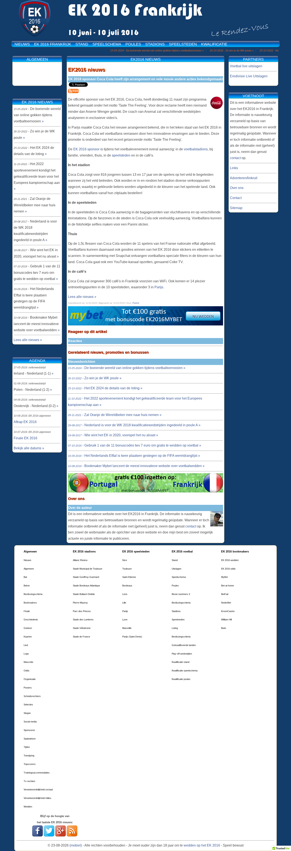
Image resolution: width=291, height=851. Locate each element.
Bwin (223, 628)
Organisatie (30, 679)
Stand (175, 560)
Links (234, 168)
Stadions (176, 611)
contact (190, 526)
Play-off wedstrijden (182, 653)
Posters (28, 687)
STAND (81, 44)
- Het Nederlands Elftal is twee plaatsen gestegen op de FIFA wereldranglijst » (134, 455)
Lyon (124, 619)
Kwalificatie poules (181, 679)
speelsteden (121, 155)
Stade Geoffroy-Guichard (86, 577)
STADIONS (155, 44)
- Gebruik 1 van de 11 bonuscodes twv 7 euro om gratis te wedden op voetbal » (134, 445)
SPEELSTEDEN (183, 44)
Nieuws (27, 560)
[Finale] (145, 491)
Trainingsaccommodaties (37, 772)
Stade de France (81, 636)
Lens (124, 594)
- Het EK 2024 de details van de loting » (105, 388)
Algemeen (29, 568)
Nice (124, 560)
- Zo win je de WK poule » (94, 378)
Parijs (158, 287)
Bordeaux (127, 585)
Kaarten (28, 636)
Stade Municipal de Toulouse (87, 568)
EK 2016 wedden (230, 560)
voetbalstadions (196, 149)
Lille (124, 602)
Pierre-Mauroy (80, 602)
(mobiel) (75, 845)
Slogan (27, 713)
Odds (26, 670)
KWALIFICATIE (214, 44)
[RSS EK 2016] (72, 835)
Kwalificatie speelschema (184, 670)
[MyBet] (145, 324)
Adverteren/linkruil (243, 178)
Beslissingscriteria (33, 594)
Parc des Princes (82, 611)
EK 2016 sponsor (86, 149)
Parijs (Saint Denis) (132, 636)
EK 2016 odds (228, 568)
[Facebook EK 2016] (37, 835)
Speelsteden (178, 619)
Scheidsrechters (32, 696)
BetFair (225, 594)
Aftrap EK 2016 (25, 422)
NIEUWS (22, 44)
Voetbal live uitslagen (246, 66)
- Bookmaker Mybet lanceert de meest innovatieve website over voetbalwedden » (136, 466)
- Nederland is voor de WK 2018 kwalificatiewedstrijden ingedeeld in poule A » (134, 425)
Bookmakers (30, 602)
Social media (30, 721)
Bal (25, 577)
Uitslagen (176, 568)
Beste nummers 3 (181, 594)
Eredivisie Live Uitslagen (249, 76)
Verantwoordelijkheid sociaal (38, 789)
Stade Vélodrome (82, 628)
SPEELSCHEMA (106, 44)
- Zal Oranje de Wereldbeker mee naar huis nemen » (114, 415)
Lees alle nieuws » (82, 297)
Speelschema (179, 577)
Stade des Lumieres (83, 619)
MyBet (224, 577)
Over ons (236, 188)
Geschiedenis (31, 619)
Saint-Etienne (129, 577)
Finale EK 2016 (25, 438)
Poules (175, 585)
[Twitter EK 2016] (49, 835)
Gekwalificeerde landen (184, 645)
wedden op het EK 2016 (202, 845)
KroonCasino (228, 611)
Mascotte (28, 662)
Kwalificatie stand (180, 662)
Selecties (28, 704)
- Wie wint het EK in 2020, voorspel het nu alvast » (113, 435)
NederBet (226, 602)
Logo (26, 653)
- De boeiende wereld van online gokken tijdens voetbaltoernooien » (126, 368)
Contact (236, 198)
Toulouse (127, 568)
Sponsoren (29, 730)
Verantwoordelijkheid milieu (37, 798)
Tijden (27, 747)
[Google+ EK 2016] (60, 835)
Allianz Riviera (80, 560)
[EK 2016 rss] (73, 92)
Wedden (28, 806)
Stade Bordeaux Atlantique (86, 585)
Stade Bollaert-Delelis (84, 594)
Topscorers (30, 764)
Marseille (126, 628)
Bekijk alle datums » (29, 448)
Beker (27, 585)
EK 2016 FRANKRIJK (52, 44)
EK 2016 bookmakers (235, 551)
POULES (133, 44)
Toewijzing (29, 755)
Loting (175, 628)
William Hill (226, 619)
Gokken (28, 628)
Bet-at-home (227, 585)
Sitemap (236, 208)
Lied (26, 645)
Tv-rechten (29, 781)
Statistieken (30, 738)
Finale (27, 611)
